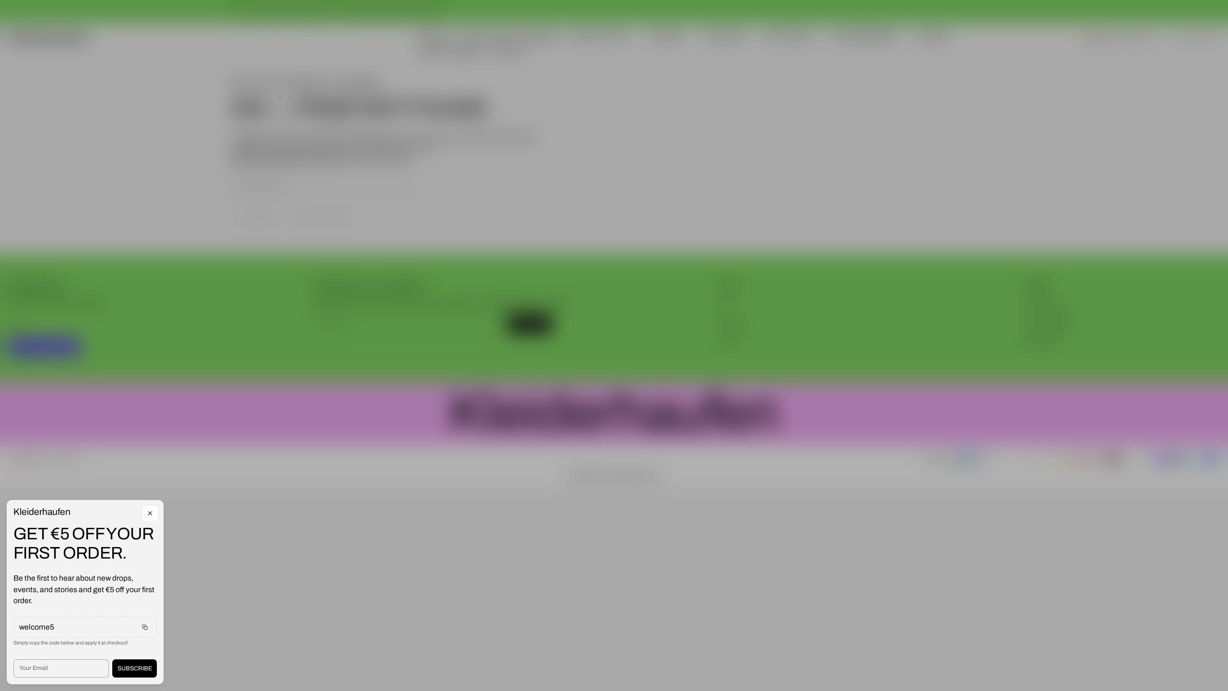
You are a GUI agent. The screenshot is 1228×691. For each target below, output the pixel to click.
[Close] (150, 513)
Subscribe (135, 668)
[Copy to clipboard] (145, 627)
